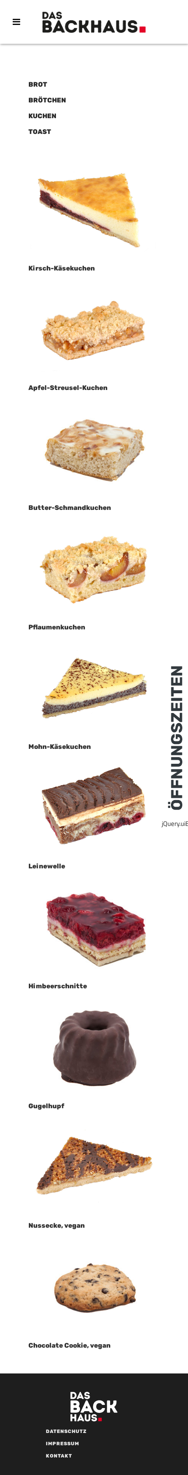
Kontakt (59, 1456)
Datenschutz (66, 1431)
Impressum (62, 1444)
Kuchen (42, 116)
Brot (37, 84)
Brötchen (47, 100)
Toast (39, 132)
